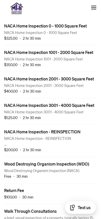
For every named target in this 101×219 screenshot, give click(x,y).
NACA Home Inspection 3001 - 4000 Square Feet (49, 105)
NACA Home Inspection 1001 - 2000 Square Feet (48, 52)
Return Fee (14, 190)
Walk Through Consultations (30, 211)
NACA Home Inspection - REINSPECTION (42, 131)
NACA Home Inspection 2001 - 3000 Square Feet (49, 78)
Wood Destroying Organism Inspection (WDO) (46, 164)
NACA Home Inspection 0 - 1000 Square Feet (45, 26)
